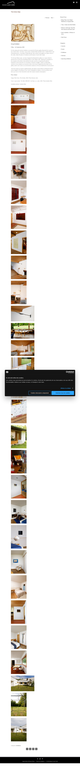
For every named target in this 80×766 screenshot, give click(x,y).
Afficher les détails (66, 388)
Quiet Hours (64, 37)
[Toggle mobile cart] (73, 2)
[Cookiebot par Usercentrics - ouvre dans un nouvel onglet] (67, 372)
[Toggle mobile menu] (77, 2)
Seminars (63, 55)
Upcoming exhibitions (66, 58)
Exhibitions (18, 745)
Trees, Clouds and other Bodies (68, 24)
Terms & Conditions (40, 761)
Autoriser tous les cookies (63, 393)
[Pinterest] (42, 758)
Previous (47, 17)
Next (52, 17)
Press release (14, 74)
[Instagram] (40, 758)
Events (62, 49)
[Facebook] (37, 758)
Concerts (63, 46)
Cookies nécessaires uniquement (40, 393)
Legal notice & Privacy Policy (28, 761)
